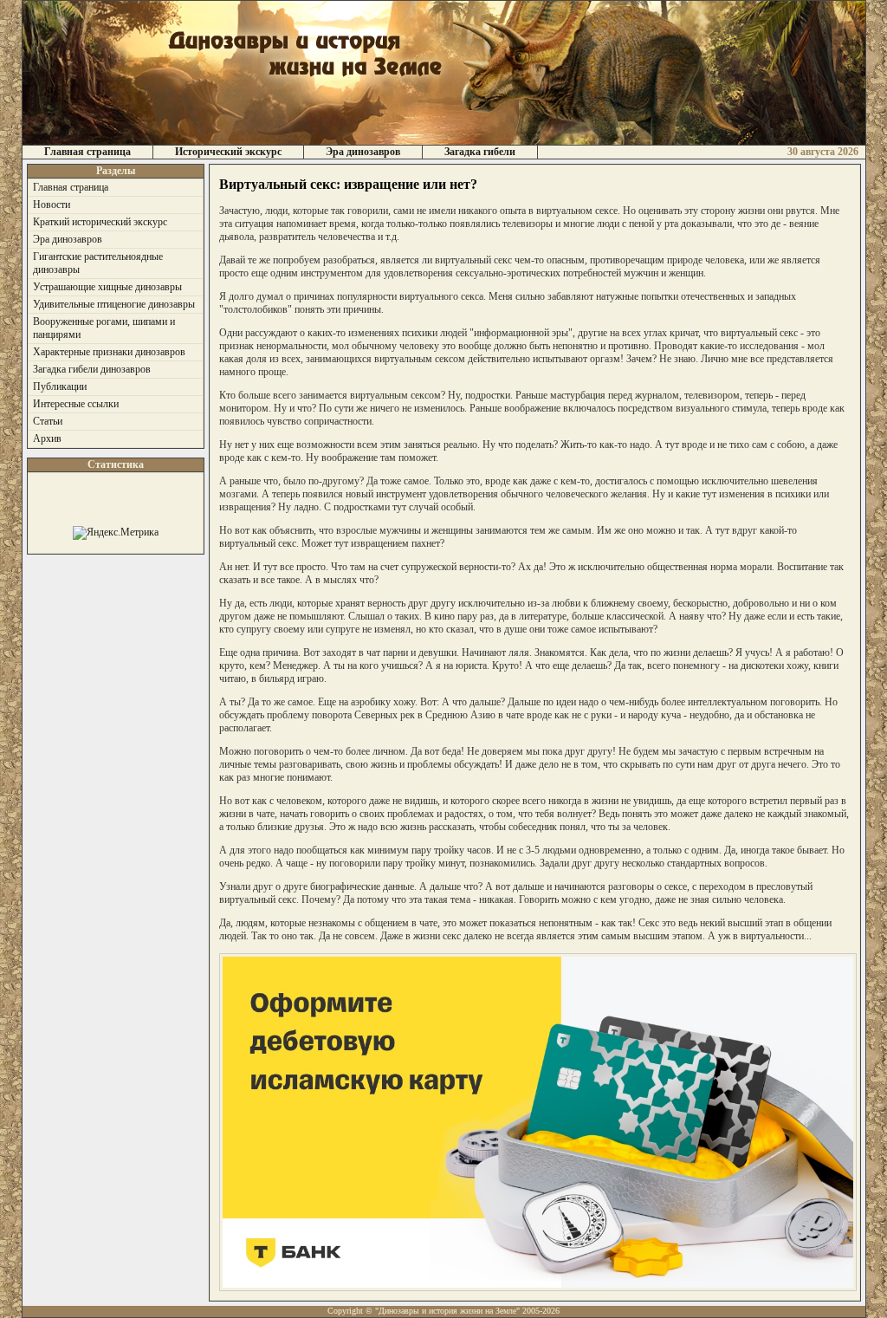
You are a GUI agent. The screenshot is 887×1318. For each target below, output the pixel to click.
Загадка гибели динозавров (92, 369)
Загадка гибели (479, 152)
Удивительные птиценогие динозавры (114, 304)
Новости (51, 204)
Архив (47, 438)
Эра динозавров (363, 152)
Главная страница (87, 152)
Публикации (60, 386)
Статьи (47, 421)
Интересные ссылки (76, 404)
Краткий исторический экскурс (100, 222)
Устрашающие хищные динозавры (107, 287)
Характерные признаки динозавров (109, 352)
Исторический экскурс (228, 152)
